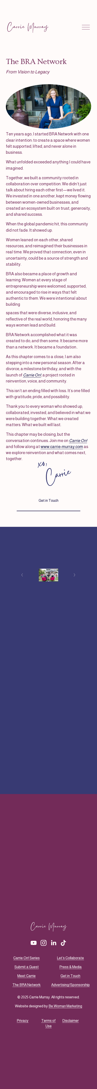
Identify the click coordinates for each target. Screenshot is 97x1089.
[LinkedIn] (53, 943)
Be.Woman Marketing (65, 1006)
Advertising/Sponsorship (70, 985)
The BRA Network (26, 985)
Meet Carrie (26, 976)
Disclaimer (70, 1021)
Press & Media (70, 967)
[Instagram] (43, 943)
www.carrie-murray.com (62, 446)
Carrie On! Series (26, 958)
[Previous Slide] (22, 575)
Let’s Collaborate (70, 958)
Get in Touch (48, 500)
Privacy (22, 1021)
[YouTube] (33, 943)
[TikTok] (63, 943)
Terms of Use (48, 1023)
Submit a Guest (26, 967)
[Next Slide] (75, 575)
